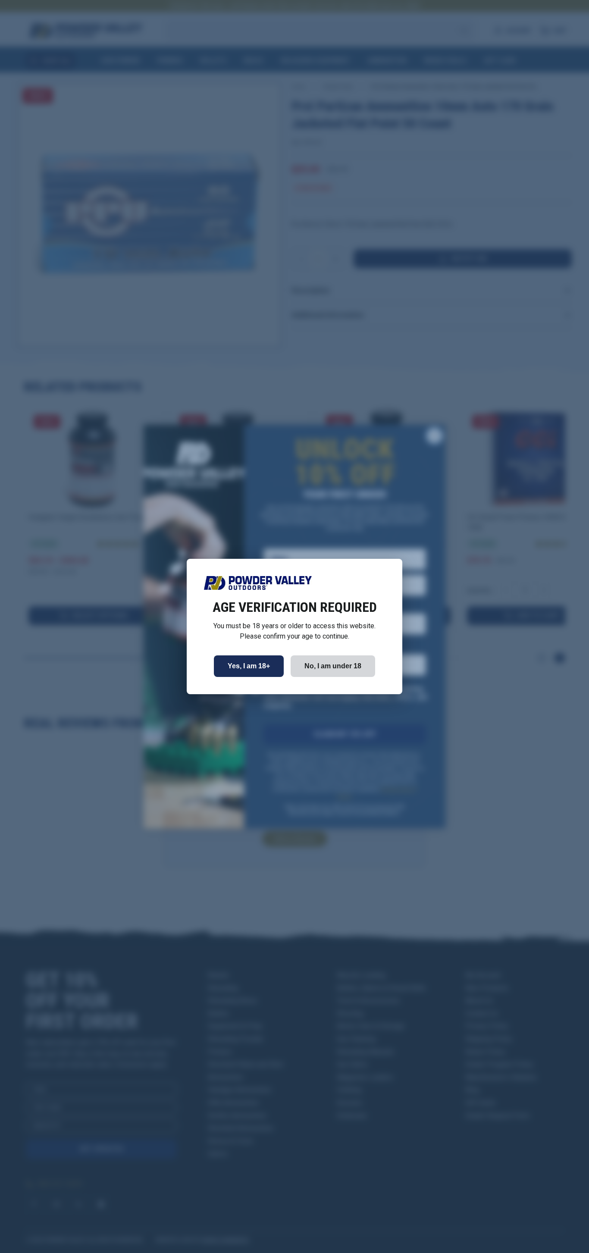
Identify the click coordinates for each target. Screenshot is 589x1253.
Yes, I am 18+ (249, 666)
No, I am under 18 (332, 666)
